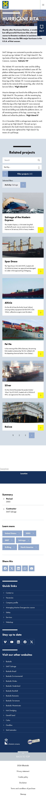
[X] (12, 568)
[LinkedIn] (18, 568)
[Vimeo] (5, 642)
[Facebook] (5, 568)
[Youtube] (12, 642)
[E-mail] (31, 568)
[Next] (32, 435)
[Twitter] (31, 642)
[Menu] (43, 5)
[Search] (39, 160)
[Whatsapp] (25, 568)
